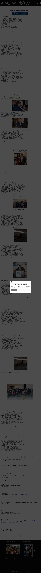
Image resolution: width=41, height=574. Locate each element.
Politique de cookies (18, 291)
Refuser (20, 289)
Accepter (13, 289)
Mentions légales (23, 291)
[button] (29, 282)
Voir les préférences (27, 289)
